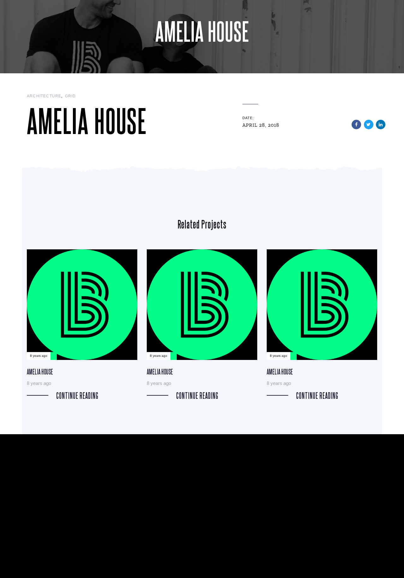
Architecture (44, 96)
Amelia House (82, 324)
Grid (70, 96)
